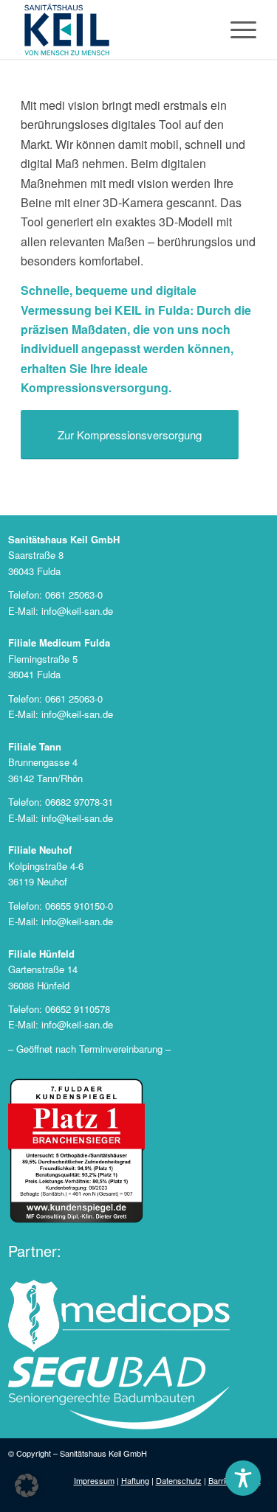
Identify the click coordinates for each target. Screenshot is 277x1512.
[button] (26, 1485)
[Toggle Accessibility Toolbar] (243, 1478)
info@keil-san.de (77, 611)
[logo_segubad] (119, 1392)
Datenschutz (179, 1480)
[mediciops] (119, 1316)
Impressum (94, 1480)
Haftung (135, 1480)
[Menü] (236, 29)
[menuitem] (236, 29)
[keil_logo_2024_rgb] (115, 29)
